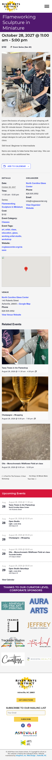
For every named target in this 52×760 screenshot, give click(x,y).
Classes (5, 221)
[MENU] (47, 6)
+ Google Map (23, 303)
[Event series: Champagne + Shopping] (35, 418)
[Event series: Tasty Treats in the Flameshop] (36, 371)
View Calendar (8, 579)
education (6, 232)
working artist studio (11, 236)
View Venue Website (11, 314)
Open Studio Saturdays (19, 568)
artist (7, 229)
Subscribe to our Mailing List (26, 708)
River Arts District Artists (15, 2)
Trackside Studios (15, 554)
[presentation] (25, 346)
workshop (6, 239)
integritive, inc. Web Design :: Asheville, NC (31, 755)
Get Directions (26, 700)
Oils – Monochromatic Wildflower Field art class (22, 463)
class (13, 229)
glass (15, 232)
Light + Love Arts (15, 524)
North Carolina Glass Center (15, 297)
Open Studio (14, 521)
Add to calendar (17, 166)
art (3, 229)
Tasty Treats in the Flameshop (15, 367)
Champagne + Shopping (12, 415)
